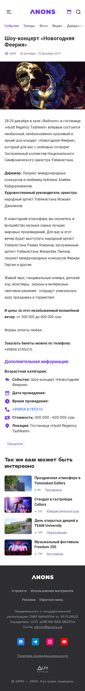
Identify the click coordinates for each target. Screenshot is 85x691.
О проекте (19, 591)
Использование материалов (52, 591)
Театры (29, 26)
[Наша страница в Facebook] (21, 642)
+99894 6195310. (28, 409)
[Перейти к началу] (42, 12)
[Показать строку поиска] (78, 12)
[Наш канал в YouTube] (64, 642)
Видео (57, 26)
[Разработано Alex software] (42, 669)
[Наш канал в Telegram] (35, 642)
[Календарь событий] (69, 12)
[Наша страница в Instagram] (50, 642)
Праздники (15, 444)
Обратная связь (51, 600)
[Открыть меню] (10, 12)
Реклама (29, 600)
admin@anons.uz (48, 627)
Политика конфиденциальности (42, 656)
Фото (43, 26)
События (12, 26)
